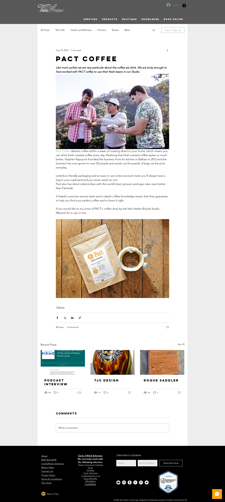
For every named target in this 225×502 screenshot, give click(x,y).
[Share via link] (79, 317)
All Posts (45, 30)
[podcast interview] (63, 362)
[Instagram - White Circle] (124, 482)
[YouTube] (118, 482)
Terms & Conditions (51, 479)
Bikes (127, 30)
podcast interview (56, 382)
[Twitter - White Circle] (147, 482)
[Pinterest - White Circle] (141, 482)
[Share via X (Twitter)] (64, 317)
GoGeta (90, 470)
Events (115, 30)
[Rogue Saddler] (162, 362)
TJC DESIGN (106, 380)
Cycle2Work (90, 484)
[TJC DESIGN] (112, 362)
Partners (102, 30)
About (44, 456)
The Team (46, 482)
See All (181, 344)
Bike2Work (90, 481)
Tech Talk (60, 30)
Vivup (90, 467)
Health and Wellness (81, 30)
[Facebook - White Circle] (130, 482)
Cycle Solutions (90, 473)
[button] (184, 5)
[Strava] (135, 482)
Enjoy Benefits (90, 478)
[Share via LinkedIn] (72, 317)
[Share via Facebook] (57, 317)
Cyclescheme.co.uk (90, 476)
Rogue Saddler (161, 380)
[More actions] (167, 50)
